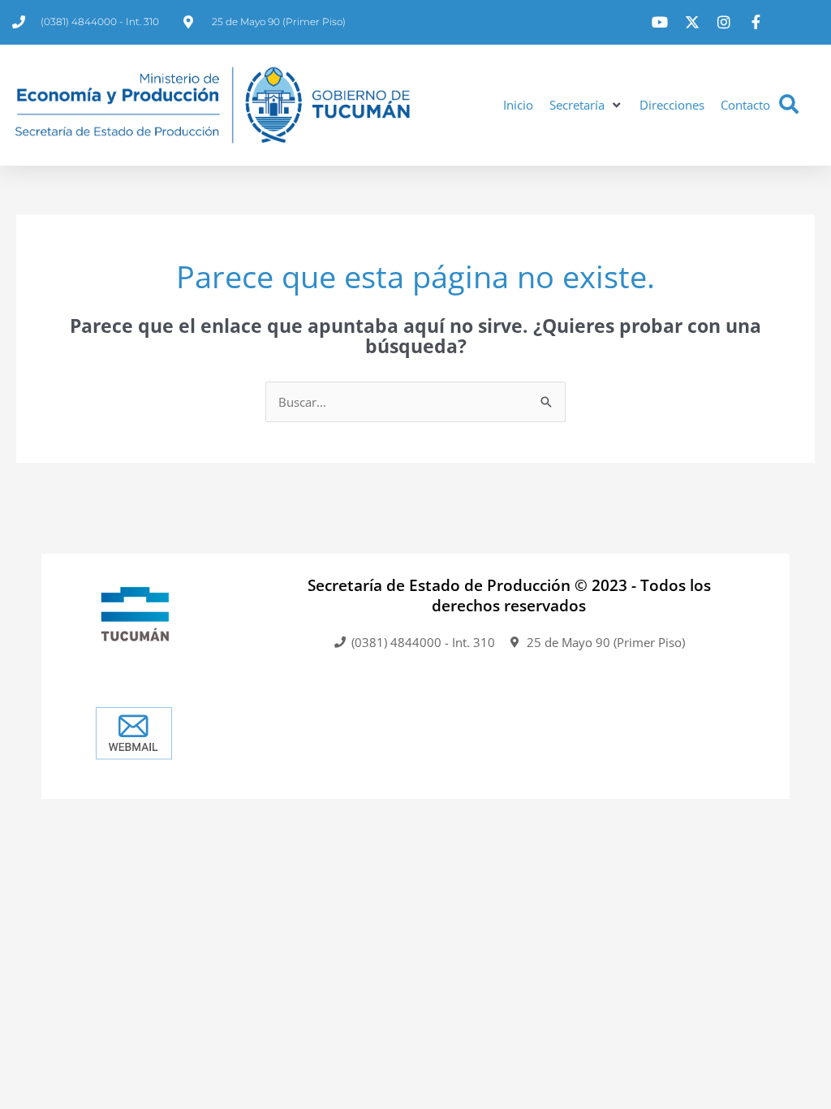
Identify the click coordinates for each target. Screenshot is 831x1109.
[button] (586, 105)
